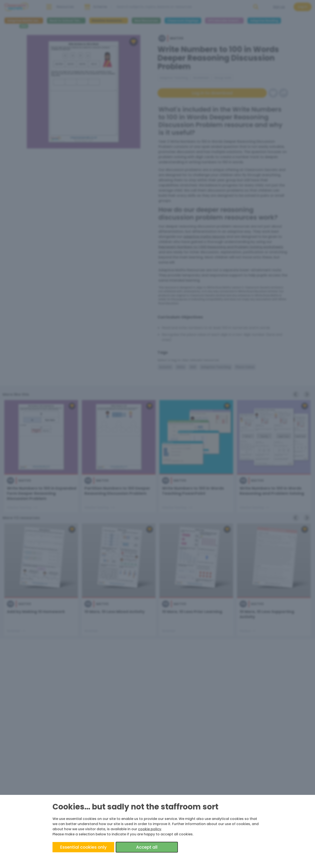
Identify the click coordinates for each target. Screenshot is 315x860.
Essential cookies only (83, 847)
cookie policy (149, 829)
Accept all (147, 847)
